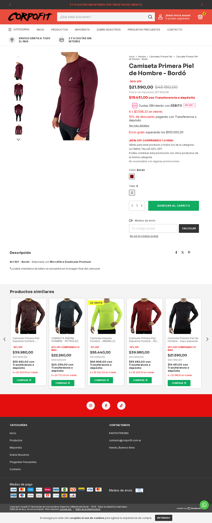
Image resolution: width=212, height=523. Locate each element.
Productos (59, 29)
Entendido (163, 518)
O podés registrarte (177, 18)
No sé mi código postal (144, 236)
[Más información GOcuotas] (189, 105)
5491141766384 (119, 433)
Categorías (21, 29)
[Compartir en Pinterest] (189, 252)
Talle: (133, 186)
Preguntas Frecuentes (144, 29)
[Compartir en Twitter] (182, 252)
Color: (137, 170)
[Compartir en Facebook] (176, 252)
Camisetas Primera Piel (161, 56)
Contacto (174, 29)
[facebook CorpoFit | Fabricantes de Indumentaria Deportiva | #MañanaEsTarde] (106, 405)
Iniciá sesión (182, 15)
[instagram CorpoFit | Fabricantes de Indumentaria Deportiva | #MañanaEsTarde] (91, 405)
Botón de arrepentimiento (88, 509)
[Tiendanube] (189, 508)
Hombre (142, 56)
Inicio (40, 29)
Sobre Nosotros (109, 29)
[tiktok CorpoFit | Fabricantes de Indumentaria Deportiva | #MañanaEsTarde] (121, 405)
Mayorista (82, 29)
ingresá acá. (66, 509)
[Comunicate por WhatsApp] (204, 505)
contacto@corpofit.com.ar (125, 440)
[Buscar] (150, 17)
